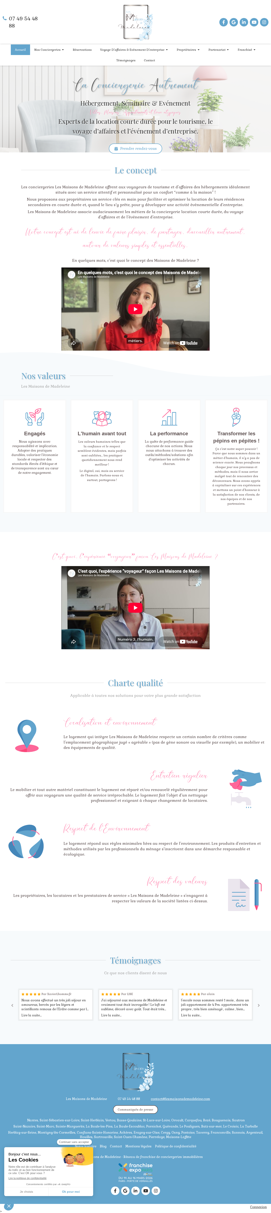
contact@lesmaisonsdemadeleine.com (180, 1099)
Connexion (258, 1207)
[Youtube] (254, 22)
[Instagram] (264, 22)
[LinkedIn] (244, 22)
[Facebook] (223, 22)
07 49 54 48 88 (129, 1099)
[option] (56, 1004)
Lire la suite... (31, 1015)
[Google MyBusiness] (234, 22)
